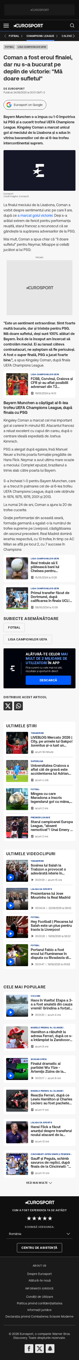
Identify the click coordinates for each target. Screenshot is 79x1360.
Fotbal (9, 47)
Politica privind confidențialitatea (39, 1303)
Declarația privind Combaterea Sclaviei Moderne (39, 1316)
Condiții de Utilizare (39, 1296)
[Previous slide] (5, 36)
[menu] (72, 25)
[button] (6, 25)
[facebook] (29, 1348)
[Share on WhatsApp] (18, 706)
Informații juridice (39, 1310)
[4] (44, 1218)
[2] (34, 1218)
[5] (50, 1218)
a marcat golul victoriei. (36, 215)
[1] (29, 1218)
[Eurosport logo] (28, 25)
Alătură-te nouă (40, 1280)
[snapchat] (50, 1348)
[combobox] (39, 1234)
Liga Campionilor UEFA (32, 47)
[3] (39, 1218)
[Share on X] (8, 706)
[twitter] (39, 1348)
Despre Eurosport (39, 1274)
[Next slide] (73, 36)
